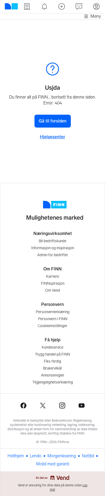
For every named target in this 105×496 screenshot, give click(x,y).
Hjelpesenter (52, 136)
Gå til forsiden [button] (52, 121)
